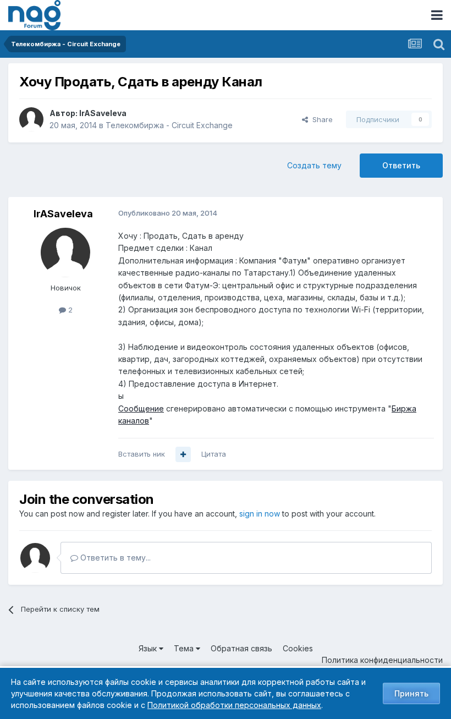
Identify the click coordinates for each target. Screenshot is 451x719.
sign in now (259, 513)
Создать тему (314, 165)
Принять (411, 693)
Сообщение (141, 408)
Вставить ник (141, 453)
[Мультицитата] (183, 454)
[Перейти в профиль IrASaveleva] (31, 119)
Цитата (213, 453)
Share (320, 119)
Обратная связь (241, 648)
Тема (185, 648)
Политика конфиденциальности (382, 660)
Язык (149, 648)
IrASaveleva (103, 113)
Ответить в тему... (114, 557)
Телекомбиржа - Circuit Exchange (169, 125)
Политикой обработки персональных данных (234, 705)
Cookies (298, 648)
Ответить (401, 165)
